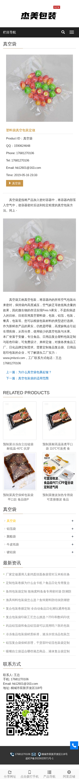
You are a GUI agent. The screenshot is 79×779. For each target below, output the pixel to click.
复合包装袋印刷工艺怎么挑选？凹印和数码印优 (38, 617)
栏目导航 (9, 32)
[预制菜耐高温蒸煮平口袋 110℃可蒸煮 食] (59, 420)
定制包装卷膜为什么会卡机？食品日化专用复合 (38, 583)
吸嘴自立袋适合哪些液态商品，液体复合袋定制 (38, 651)
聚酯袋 (11, 536)
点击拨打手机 (29, 776)
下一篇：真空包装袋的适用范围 (27, 378)
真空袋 (16, 183)
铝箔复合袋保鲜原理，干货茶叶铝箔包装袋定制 (38, 642)
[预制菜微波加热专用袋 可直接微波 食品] (59, 471)
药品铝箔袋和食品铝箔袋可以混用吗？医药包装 (38, 625)
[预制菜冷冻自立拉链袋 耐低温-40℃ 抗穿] (19, 420)
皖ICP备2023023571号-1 (39, 758)
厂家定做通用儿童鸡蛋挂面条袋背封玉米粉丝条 (38, 574)
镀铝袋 (11, 552)
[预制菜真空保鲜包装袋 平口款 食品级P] (19, 471)
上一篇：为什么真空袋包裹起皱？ (29, 372)
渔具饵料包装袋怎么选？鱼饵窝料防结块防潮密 (38, 600)
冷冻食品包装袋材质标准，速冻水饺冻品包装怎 (38, 634)
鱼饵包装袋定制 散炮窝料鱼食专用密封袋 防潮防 (38, 591)
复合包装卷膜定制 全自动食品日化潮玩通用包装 (38, 608)
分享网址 (10, 776)
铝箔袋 (11, 528)
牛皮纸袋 (13, 544)
